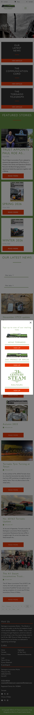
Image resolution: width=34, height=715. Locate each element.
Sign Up (17, 348)
